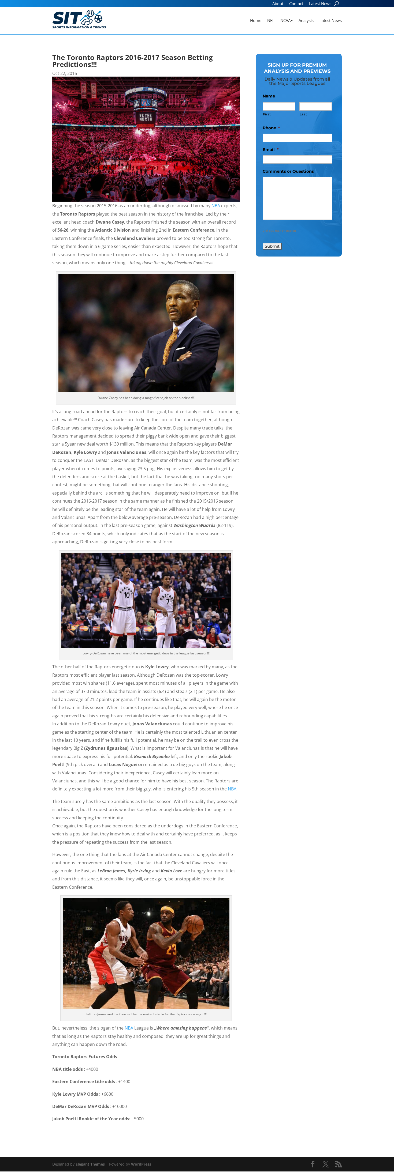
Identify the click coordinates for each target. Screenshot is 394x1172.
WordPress (141, 1164)
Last (303, 114)
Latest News (320, 4)
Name (269, 96)
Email (271, 149)
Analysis (306, 20)
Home (255, 20)
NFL (270, 20)
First (267, 114)
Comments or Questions (288, 171)
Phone (271, 127)
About (277, 4)
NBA (215, 206)
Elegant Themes (90, 1164)
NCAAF (286, 20)
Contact (296, 4)
